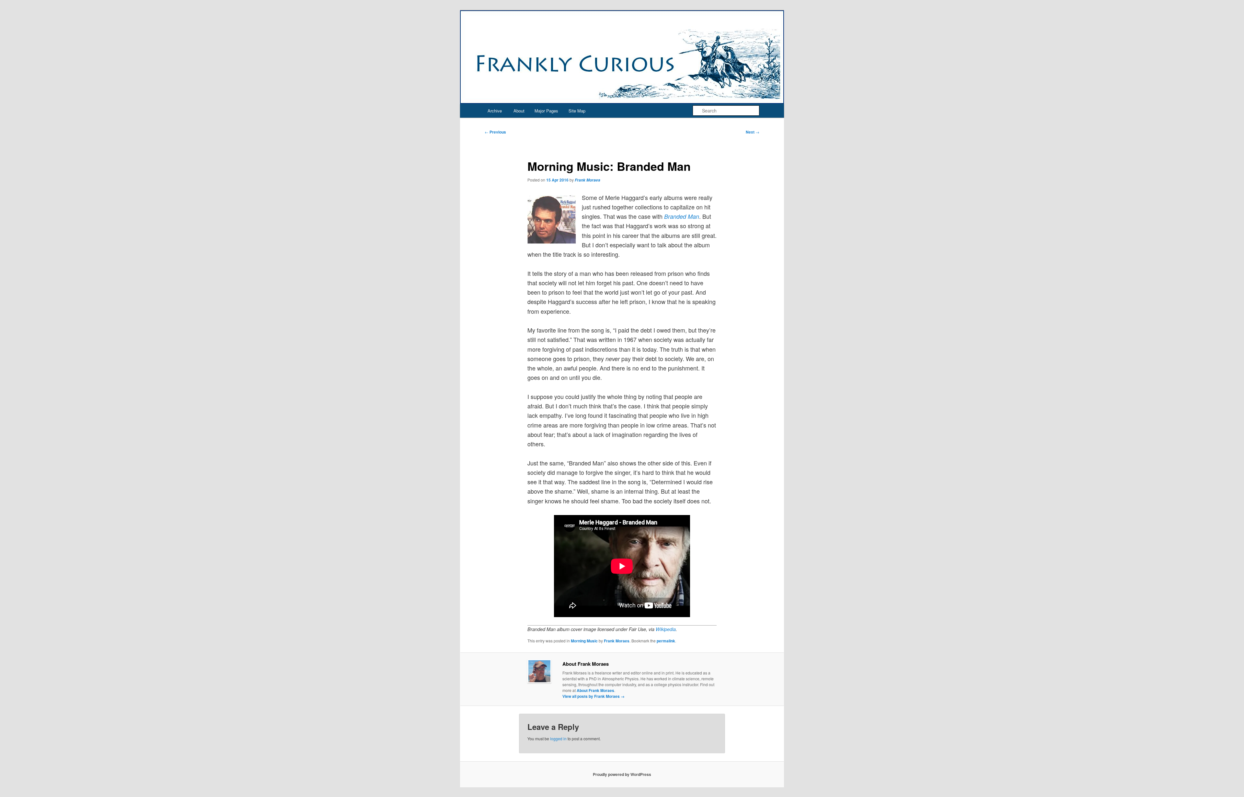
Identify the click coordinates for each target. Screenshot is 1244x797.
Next (752, 132)
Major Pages (546, 111)
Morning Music (584, 641)
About (518, 111)
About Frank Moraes (595, 690)
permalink (666, 641)
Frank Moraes (587, 180)
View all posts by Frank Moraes (593, 696)
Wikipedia (666, 629)
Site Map (577, 111)
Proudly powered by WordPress (622, 774)
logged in (558, 738)
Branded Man (681, 216)
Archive (494, 111)
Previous (495, 132)
